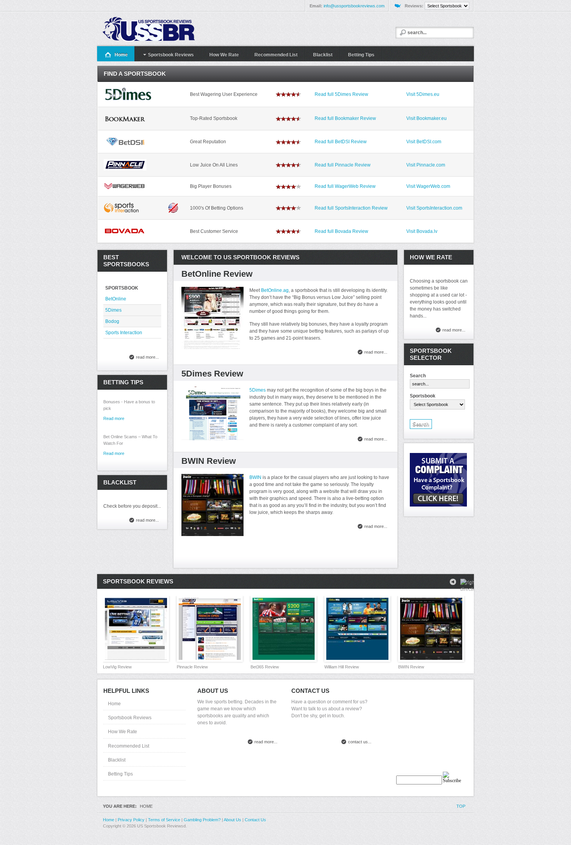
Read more (113, 453)
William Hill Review (341, 667)
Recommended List (128, 746)
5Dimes (257, 390)
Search (418, 375)
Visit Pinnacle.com (425, 165)
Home (114, 703)
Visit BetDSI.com (423, 141)
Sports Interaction (123, 332)
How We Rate (122, 731)
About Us (232, 819)
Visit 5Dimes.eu (422, 94)
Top (460, 806)
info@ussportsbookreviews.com (354, 5)
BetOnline (115, 299)
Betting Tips (120, 774)
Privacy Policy (131, 819)
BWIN (255, 477)
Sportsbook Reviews (129, 717)
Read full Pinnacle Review (343, 165)
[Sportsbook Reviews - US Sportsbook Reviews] (158, 29)
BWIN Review (208, 461)
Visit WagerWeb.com (428, 186)
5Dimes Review (212, 373)
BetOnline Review (216, 274)
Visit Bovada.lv (421, 231)
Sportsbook (422, 396)
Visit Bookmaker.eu (426, 118)
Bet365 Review (265, 667)
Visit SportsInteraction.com (434, 208)
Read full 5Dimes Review (341, 94)
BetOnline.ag (275, 290)
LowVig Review (117, 667)
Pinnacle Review (192, 667)
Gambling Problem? (202, 819)
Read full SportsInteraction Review (351, 208)
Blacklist (116, 760)
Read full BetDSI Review (341, 141)
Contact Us (255, 819)
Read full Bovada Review (341, 231)
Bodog (112, 321)
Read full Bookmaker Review (345, 118)
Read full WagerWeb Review (345, 186)
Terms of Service (164, 819)
